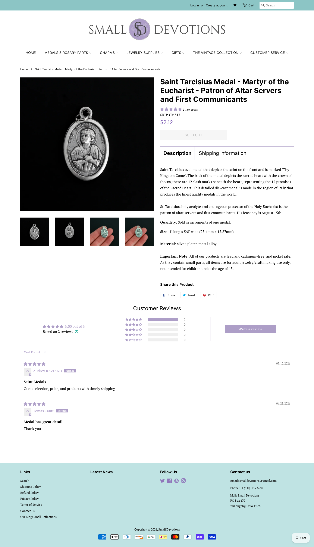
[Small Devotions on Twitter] (162, 481)
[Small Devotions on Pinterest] (176, 481)
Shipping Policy (30, 487)
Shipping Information (222, 153)
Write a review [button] (250, 329)
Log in (194, 5)
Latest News (101, 472)
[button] (171, 109)
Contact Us (27, 511)
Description (177, 153)
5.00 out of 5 (75, 326)
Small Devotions (169, 529)
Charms (108, 52)
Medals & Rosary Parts (66, 52)
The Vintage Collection (216, 52)
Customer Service (268, 52)
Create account (216, 5)
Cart (251, 5)
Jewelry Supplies (144, 52)
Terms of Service (31, 505)
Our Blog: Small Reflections (38, 517)
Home (31, 52)
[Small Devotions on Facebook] (169, 481)
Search (24, 481)
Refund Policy (29, 493)
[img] (34, 364)
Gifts (177, 52)
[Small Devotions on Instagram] (183, 481)
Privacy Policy (29, 499)
